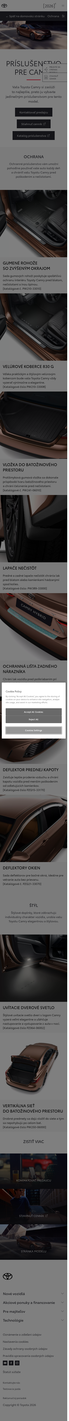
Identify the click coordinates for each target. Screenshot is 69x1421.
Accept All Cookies (33, 711)
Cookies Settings (33, 730)
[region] (34, 710)
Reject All (33, 719)
